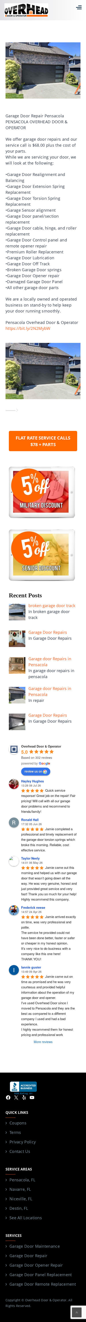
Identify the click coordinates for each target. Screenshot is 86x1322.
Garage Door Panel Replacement (40, 1274)
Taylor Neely (30, 858)
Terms (15, 1132)
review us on (33, 771)
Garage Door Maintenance (34, 1246)
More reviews (43, 1042)
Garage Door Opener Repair (36, 1265)
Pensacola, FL (22, 1179)
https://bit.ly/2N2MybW (28, 328)
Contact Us (19, 1151)
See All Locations (25, 1217)
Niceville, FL (20, 1198)
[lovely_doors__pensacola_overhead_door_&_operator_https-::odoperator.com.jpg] (43, 370)
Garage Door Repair (28, 1255)
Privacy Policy (22, 1141)
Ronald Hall (30, 819)
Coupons (17, 1123)
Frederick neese (33, 907)
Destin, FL (18, 1208)
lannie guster (31, 967)
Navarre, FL (20, 1189)
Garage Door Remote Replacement (42, 1284)
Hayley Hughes (32, 781)
